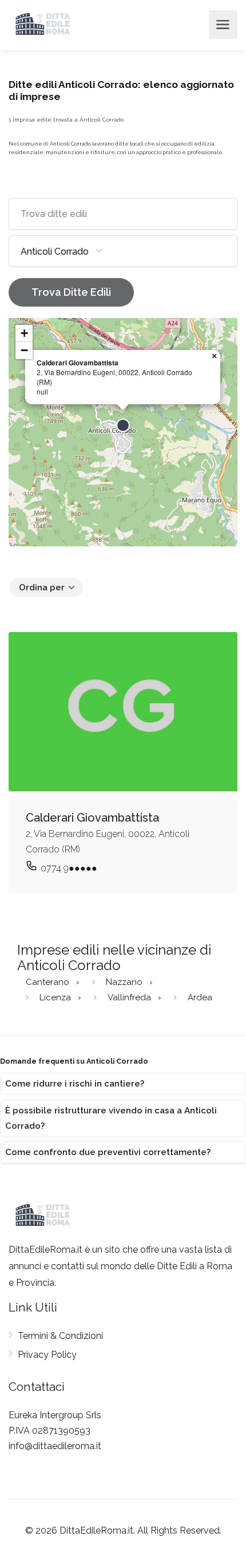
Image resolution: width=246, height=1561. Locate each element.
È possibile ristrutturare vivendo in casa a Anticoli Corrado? (111, 1118)
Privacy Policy (47, 1354)
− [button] (24, 350)
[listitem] (123, 1084)
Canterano (49, 982)
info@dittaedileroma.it (55, 1446)
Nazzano (125, 982)
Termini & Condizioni (60, 1335)
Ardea (200, 997)
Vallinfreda (130, 997)
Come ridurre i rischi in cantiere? (74, 1084)
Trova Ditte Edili (71, 292)
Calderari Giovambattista (77, 362)
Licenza (56, 997)
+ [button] (24, 333)
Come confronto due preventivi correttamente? (108, 1152)
